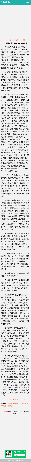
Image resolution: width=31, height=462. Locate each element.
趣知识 (16, 460)
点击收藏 (5, 411)
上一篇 (8, 40)
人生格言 (20, 460)
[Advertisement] (15, 21)
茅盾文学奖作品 (7, 406)
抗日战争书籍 (12, 403)
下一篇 (22, 40)
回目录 (15, 40)
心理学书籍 (24, 403)
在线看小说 (11, 460)
